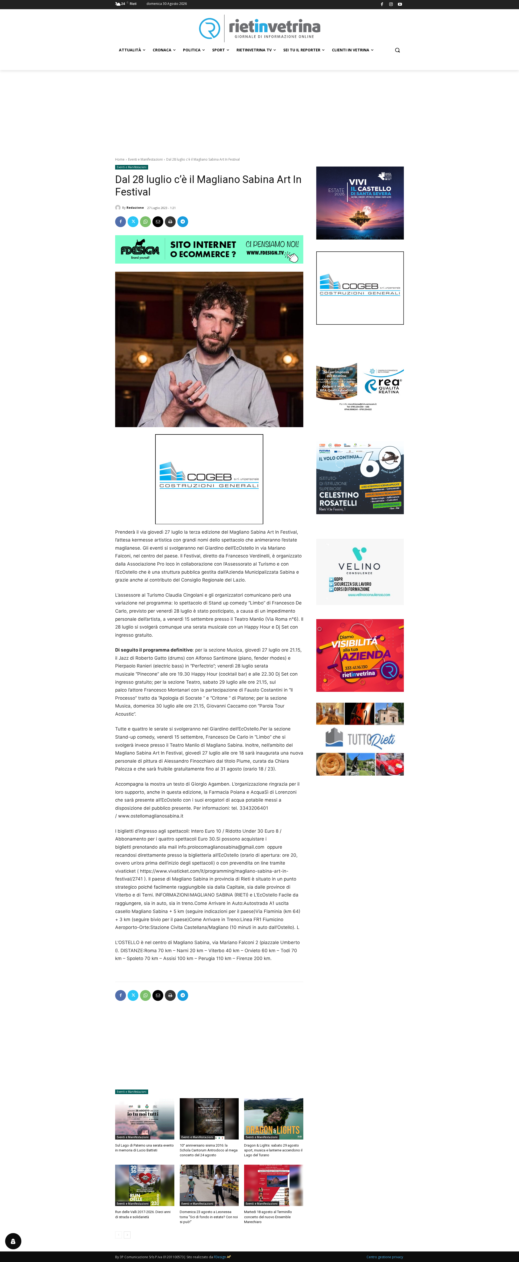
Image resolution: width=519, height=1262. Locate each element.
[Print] (170, 221)
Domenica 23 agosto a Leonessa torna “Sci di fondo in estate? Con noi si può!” (209, 1217)
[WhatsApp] (145, 221)
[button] (397, 50)
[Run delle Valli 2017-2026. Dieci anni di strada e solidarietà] (144, 1185)
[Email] (157, 221)
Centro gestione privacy (385, 1257)
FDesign (220, 1257)
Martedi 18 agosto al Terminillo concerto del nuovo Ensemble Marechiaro (268, 1217)
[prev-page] (118, 1234)
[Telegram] (182, 221)
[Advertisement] (259, 110)
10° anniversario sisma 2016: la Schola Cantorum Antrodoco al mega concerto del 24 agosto (209, 1150)
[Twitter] (133, 221)
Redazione (135, 207)
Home (120, 159)
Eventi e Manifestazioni (145, 159)
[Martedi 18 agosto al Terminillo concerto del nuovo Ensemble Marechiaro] (273, 1185)
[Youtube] (400, 5)
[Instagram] (391, 5)
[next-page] (127, 1234)
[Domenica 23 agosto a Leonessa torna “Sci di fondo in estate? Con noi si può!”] (209, 1185)
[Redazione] (118, 207)
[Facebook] (382, 5)
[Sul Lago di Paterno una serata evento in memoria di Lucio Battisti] (144, 1119)
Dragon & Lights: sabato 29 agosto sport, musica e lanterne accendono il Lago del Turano (273, 1150)
